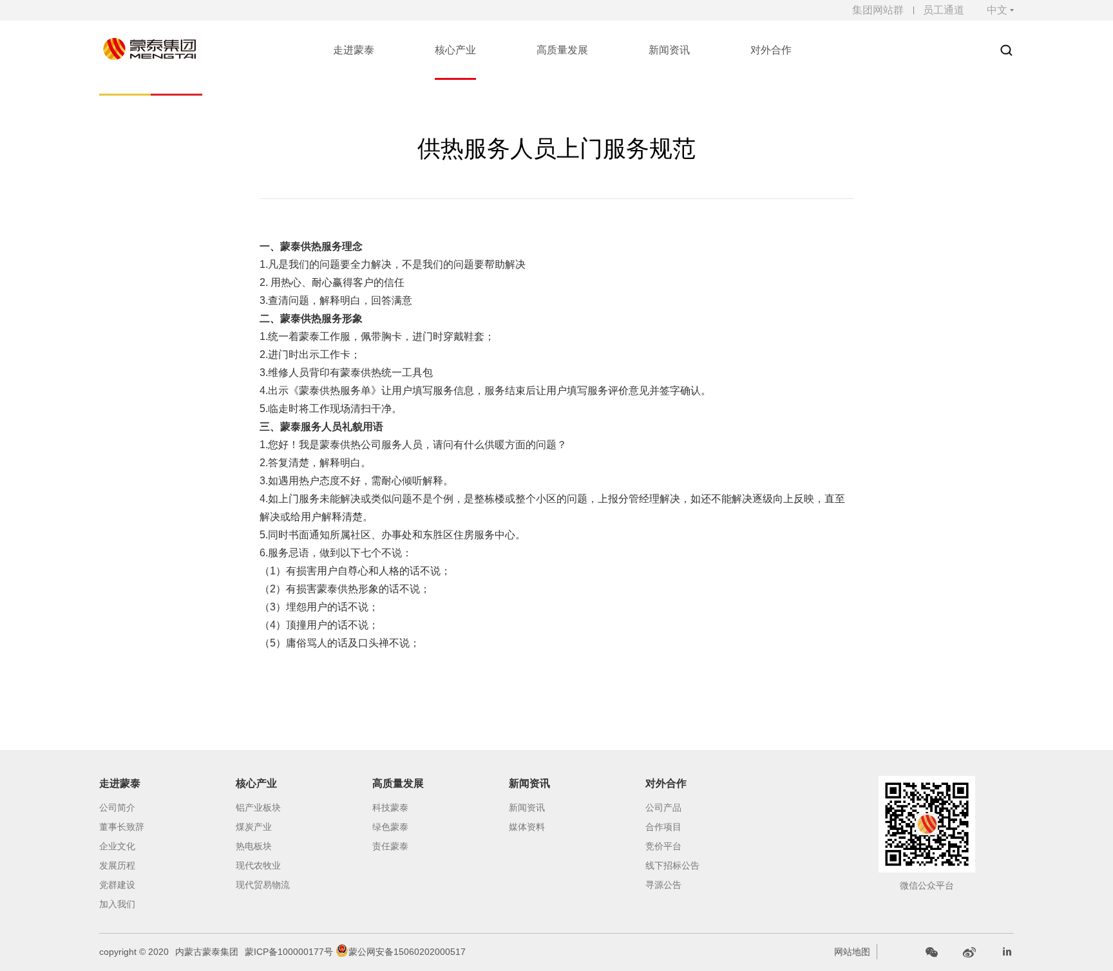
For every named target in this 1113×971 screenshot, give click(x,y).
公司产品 (663, 807)
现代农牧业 (258, 865)
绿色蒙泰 (390, 827)
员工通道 (943, 10)
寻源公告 (663, 885)
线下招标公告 (672, 865)
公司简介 (117, 807)
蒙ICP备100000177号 (289, 952)
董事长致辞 (121, 827)
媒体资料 (527, 827)
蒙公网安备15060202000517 (407, 952)
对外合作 (666, 783)
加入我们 (117, 904)
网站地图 (852, 952)
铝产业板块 (258, 807)
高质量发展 (398, 783)
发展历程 (117, 865)
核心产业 (256, 783)
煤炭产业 (254, 827)
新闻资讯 (529, 783)
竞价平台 (663, 846)
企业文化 (117, 846)
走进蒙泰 (119, 783)
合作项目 (663, 827)
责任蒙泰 (390, 846)
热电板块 (254, 846)
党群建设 (117, 885)
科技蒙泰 (390, 807)
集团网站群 (878, 10)
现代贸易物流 (263, 885)
